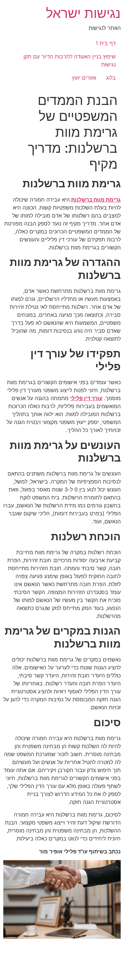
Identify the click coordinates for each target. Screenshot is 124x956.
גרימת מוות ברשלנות (96, 199)
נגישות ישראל (83, 13)
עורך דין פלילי (86, 398)
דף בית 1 (106, 43)
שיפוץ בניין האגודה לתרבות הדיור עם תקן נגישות (69, 60)
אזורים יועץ (84, 77)
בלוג (111, 77)
